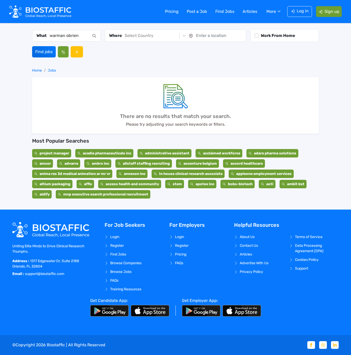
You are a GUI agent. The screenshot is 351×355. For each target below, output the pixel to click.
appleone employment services (264, 174)
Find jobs (44, 51)
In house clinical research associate (191, 174)
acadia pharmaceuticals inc (107, 153)
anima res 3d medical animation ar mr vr (75, 174)
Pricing (172, 11)
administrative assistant (167, 153)
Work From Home (278, 35)
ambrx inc (100, 163)
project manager (54, 153)
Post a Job (197, 11)
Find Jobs (224, 11)
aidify (45, 194)
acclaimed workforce (221, 153)
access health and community (132, 184)
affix (88, 184)
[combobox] (69, 35)
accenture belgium (200, 163)
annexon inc (134, 174)
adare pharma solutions (275, 153)
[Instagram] (323, 345)
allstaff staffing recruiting (146, 163)
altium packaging (55, 184)
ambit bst (295, 184)
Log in (303, 10)
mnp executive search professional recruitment (105, 194)
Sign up (332, 11)
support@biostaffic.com (44, 274)
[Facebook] (311, 345)
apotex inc (205, 184)
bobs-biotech (240, 184)
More (271, 11)
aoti (269, 184)
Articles (250, 11)
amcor (45, 163)
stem (177, 184)
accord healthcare (246, 163)
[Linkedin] (335, 345)
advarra (71, 163)
